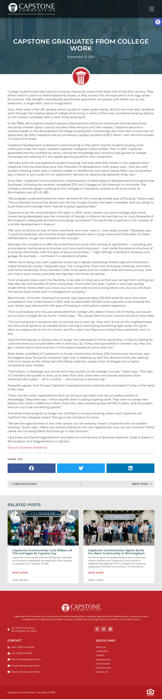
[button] (158, 22)
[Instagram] (103, 629)
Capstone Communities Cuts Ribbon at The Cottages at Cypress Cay (42, 552)
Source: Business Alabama (27, 447)
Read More (20, 573)
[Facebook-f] (97, 629)
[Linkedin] (110, 629)
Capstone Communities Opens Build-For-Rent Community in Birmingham (116, 552)
